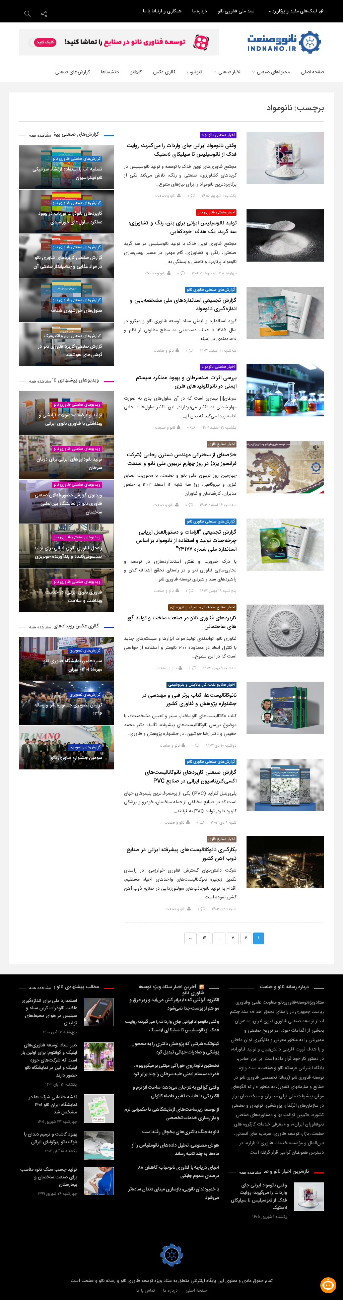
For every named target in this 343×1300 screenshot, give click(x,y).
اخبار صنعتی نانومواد (218, 135)
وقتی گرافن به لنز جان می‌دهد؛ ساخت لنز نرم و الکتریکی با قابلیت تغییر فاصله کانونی (176, 1092)
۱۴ (204, 938)
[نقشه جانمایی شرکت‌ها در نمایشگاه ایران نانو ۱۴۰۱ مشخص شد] (99, 1108)
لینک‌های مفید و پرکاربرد (294, 11)
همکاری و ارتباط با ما (162, 11)
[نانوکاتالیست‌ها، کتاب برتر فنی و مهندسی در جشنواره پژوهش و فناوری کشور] (285, 708)
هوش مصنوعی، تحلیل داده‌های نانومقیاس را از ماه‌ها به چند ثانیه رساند (175, 1150)
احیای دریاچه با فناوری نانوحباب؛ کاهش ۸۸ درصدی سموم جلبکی (178, 1172)
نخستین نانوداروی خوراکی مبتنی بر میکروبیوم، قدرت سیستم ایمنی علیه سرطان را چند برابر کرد (176, 1070)
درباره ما (199, 11)
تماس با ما (145, 1290)
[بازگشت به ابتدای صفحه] (16, 1283)
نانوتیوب (194, 72)
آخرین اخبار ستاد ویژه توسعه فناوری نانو (171, 990)
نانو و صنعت (165, 196)
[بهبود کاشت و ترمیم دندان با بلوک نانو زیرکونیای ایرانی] (99, 1146)
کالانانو (136, 72)
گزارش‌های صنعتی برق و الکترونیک (72, 336)
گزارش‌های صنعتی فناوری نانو (211, 290)
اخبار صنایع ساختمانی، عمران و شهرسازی (202, 607)
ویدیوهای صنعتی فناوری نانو (77, 405)
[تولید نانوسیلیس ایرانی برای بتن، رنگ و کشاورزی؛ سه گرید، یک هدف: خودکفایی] (285, 235)
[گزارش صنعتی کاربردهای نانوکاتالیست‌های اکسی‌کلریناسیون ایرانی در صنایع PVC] (285, 785)
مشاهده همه (40, 136)
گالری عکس (164, 72)
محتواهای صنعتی (273, 72)
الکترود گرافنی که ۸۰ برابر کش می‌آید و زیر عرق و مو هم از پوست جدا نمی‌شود (174, 1004)
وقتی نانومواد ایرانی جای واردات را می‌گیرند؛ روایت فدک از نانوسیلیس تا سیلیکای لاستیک (172, 1026)
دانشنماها (110, 72)
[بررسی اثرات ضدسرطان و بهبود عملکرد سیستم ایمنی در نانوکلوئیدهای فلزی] (285, 390)
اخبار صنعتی (229, 72)
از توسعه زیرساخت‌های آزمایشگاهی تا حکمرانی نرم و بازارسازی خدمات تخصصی (171, 1114)
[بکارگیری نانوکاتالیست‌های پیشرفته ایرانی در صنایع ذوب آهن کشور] (285, 862)
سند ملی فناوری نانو (236, 11)
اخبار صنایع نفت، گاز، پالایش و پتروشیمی (201, 685)
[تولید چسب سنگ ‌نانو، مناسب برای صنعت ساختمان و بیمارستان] (99, 1181)
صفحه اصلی (312, 72)
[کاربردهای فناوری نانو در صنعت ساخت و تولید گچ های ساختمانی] (285, 630)
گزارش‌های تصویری (85, 650)
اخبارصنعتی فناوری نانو (216, 212)
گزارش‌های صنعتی (72, 72)
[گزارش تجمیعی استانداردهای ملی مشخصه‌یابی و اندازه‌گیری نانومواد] (285, 313)
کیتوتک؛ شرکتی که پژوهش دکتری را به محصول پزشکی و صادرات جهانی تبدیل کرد (175, 1048)
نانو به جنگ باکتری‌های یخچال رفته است (180, 1132)
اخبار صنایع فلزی (221, 444)
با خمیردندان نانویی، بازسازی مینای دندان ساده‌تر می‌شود (173, 1193)
